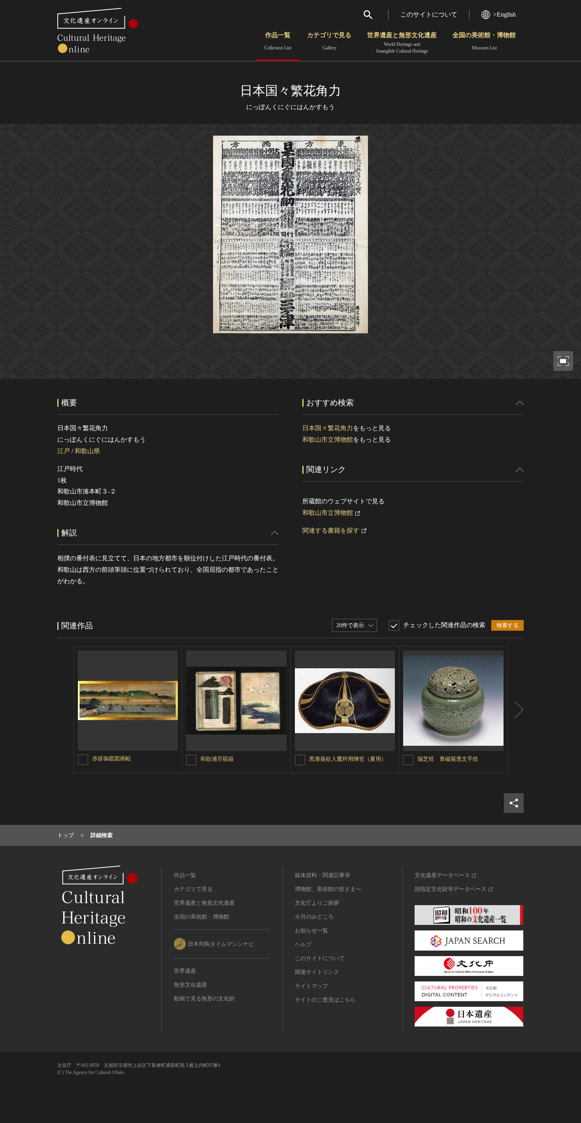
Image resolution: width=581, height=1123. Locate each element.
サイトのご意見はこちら (325, 1000)
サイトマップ (311, 986)
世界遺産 (185, 971)
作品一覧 (277, 41)
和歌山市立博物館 (327, 439)
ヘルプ (303, 944)
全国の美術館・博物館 (484, 41)
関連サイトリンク (317, 972)
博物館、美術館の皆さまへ (328, 889)
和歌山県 (87, 451)
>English (504, 14)
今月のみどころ (314, 917)
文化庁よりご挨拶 (317, 903)
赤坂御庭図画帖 (111, 759)
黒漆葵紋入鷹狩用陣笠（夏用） (348, 759)
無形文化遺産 (190, 985)
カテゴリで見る (329, 41)
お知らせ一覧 (311, 931)
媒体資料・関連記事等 (322, 875)
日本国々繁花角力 (327, 428)
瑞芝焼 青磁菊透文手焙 (447, 759)
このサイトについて (428, 14)
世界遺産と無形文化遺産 (402, 43)
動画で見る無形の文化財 (204, 999)
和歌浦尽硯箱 (217, 759)
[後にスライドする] (516, 709)
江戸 (63, 451)
